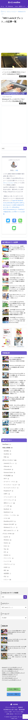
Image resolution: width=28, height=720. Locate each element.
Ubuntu (7, 543)
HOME (15, 704)
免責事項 (20, 707)
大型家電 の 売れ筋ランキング (10, 674)
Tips (6, 549)
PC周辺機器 (8, 475)
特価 (6, 457)
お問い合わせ (9, 714)
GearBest (7, 454)
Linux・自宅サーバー (20, 6)
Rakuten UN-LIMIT (10, 524)
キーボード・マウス (10, 481)
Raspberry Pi (8, 490)
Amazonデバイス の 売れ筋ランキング (12, 667)
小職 (16, 170)
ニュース (7, 561)
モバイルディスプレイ (11, 487)
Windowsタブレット (10, 527)
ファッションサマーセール (9, 676)
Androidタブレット (10, 463)
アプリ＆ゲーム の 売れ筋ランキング (11, 680)
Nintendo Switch (9, 472)
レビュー (7, 579)
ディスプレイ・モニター (12, 484)
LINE (14, 230)
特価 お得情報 (7, 447)
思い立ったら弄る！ (14, 2)
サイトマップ (18, 714)
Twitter (8, 223)
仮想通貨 (7, 573)
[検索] (25, 148)
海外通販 (7, 451)
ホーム (2, 6)
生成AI (6, 567)
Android (7, 555)
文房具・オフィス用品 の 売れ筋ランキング (13, 672)
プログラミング (9, 564)
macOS (7, 537)
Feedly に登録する (13, 689)
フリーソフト (8, 558)
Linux (6, 546)
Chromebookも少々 (12, 209)
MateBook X (8, 512)
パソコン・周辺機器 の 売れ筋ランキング (12, 669)
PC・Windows (9, 6)
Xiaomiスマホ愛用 (11, 205)
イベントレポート (10, 497)
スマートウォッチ (10, 500)
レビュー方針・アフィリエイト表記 (14, 711)
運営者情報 (22, 709)
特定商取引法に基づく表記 (11, 709)
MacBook (7, 509)
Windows (7, 540)
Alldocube (7, 466)
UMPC (7, 493)
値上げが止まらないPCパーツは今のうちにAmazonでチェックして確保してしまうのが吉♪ (14, 12)
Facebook (14, 223)
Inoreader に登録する (13, 694)
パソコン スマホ (8, 533)
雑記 (6, 570)
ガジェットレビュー (8, 182)
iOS (6, 552)
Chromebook (8, 469)
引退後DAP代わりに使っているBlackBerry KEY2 (13, 207)
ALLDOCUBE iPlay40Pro (12, 202)
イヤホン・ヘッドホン (11, 515)
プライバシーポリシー (11, 707)
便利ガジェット (9, 503)
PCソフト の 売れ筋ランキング (10, 671)
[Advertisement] (14, 39)
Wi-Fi (6, 478)
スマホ (7, 518)
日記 (6, 576)
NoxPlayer (6, 444)
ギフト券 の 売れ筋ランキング (10, 678)
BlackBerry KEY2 (9, 521)
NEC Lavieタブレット (11, 530)
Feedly (20, 223)
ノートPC (8, 506)
